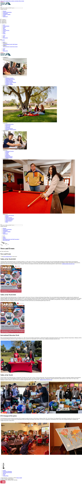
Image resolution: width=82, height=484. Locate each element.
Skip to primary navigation (14, 1)
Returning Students (9, 156)
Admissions (5, 130)
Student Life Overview (9, 215)
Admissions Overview (9, 151)
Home (4, 237)
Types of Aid (7, 126)
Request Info (5, 37)
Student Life (5, 16)
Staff (4, 28)
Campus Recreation (9, 219)
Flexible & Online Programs (10, 82)
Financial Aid (7, 125)
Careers (4, 470)
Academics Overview (9, 77)
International (7, 155)
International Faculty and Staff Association (11, 239)
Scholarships (5, 13)
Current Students (6, 26)
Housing (4, 11)
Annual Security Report (7, 472)
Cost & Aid (5, 85)
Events (4, 15)
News (4, 32)
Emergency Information (7, 471)
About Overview (6, 30)
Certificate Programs (9, 81)
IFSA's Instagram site (7, 256)
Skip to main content (4, 1)
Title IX (4, 473)
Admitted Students (8, 157)
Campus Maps (5, 475)
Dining (6, 221)
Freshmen (7, 152)
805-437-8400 (19, 477)
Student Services (8, 220)
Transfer (6, 153)
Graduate (7, 154)
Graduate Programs (9, 80)
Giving (4, 31)
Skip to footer (21, 1)
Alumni (4, 29)
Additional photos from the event (68, 263)
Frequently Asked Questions (10, 129)
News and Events (6, 240)
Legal (4, 474)
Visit (4, 36)
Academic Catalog (8, 83)
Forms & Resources (9, 128)
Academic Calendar (6, 14)
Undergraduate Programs (10, 79)
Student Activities (8, 217)
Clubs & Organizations (7, 12)
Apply (4, 35)
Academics (5, 57)
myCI (4, 24)
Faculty (4, 27)
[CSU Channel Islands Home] (5, 4)
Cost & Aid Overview (9, 124)
